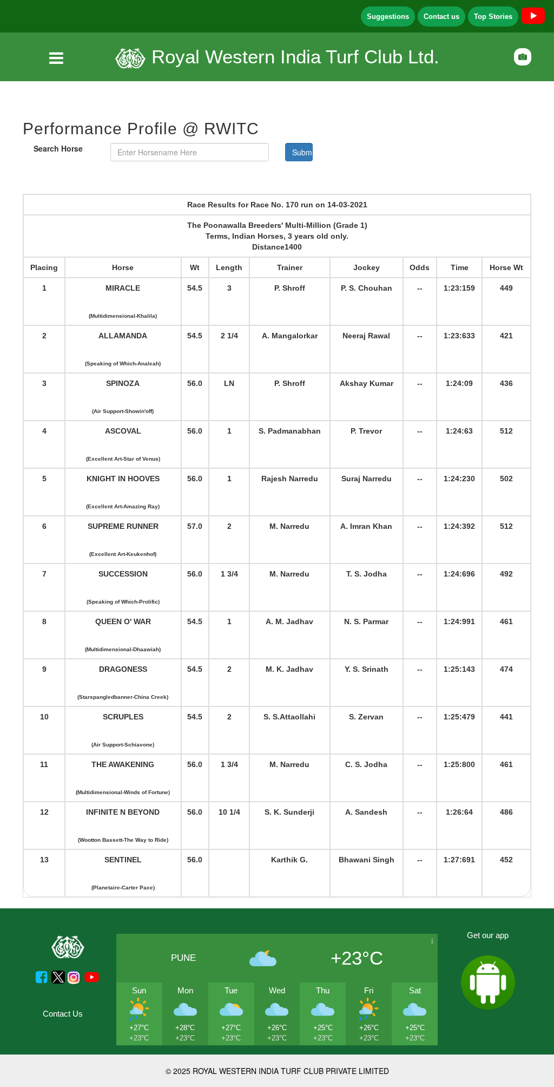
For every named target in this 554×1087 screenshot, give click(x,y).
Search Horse (58, 148)
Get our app (488, 935)
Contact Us (63, 1013)
